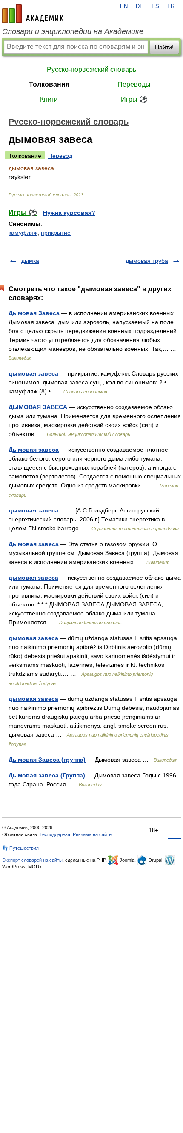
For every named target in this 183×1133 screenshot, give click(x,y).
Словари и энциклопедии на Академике (72, 31)
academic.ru (32, 13)
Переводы (134, 84)
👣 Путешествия (20, 848)
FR (170, 6)
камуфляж (23, 232)
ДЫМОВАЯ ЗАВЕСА (38, 407)
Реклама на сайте (92, 834)
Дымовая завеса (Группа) (47, 775)
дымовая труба (147, 260)
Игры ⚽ (134, 99)
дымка (30, 260)
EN (124, 6)
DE (139, 6)
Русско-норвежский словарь (91, 69)
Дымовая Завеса (34, 313)
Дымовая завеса (34, 449)
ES (155, 6)
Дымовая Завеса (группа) (47, 759)
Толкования (49, 84)
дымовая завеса (33, 373)
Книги (49, 99)
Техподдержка (55, 834)
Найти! (164, 47)
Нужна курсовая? (69, 212)
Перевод (60, 155)
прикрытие (56, 232)
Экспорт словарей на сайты (32, 860)
